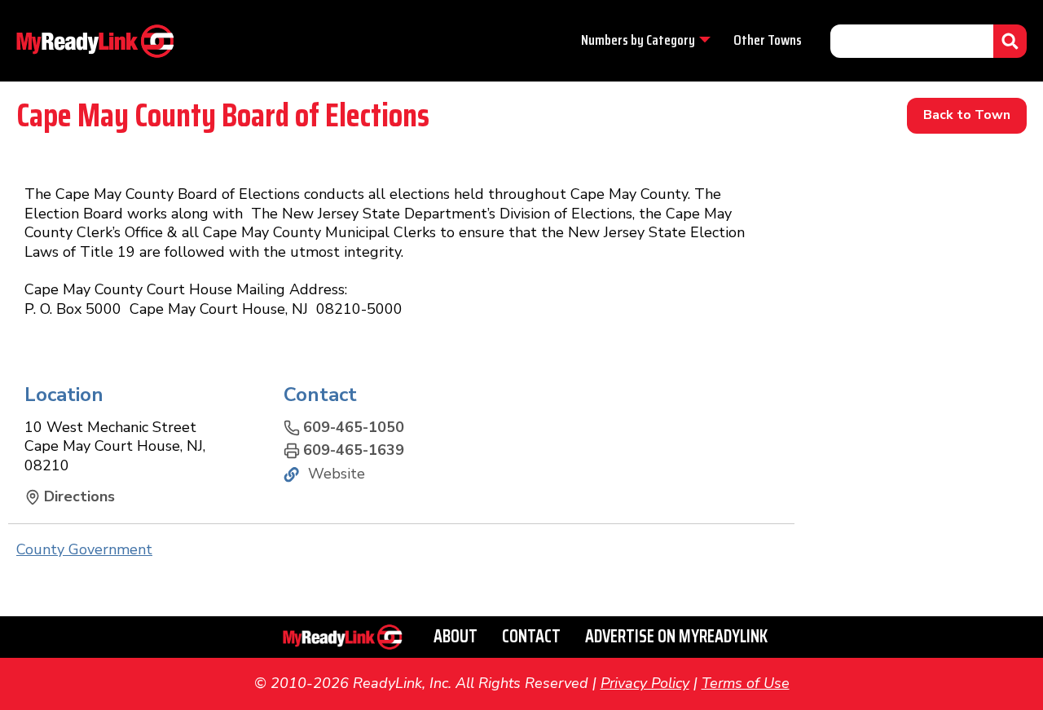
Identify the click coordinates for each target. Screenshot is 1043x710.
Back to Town (966, 115)
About (455, 636)
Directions (79, 496)
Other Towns (767, 40)
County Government (84, 549)
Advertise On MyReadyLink (676, 636)
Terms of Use (746, 683)
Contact (531, 636)
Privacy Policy (645, 683)
